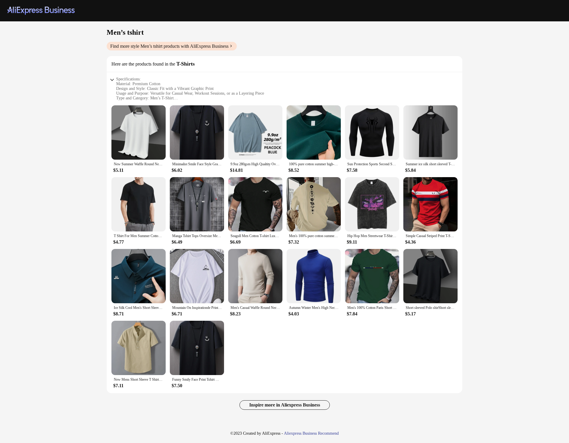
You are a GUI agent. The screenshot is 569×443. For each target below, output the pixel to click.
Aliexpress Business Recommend (311, 433)
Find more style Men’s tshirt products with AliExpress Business (169, 46)
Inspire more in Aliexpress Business (284, 404)
